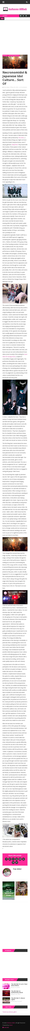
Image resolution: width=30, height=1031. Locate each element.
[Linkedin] (23, 859)
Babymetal (15, 144)
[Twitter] (9, 859)
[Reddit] (20, 859)
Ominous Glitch (11, 1023)
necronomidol (14, 55)
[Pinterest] (13, 862)
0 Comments (23, 87)
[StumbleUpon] (16, 862)
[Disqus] (15, 925)
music (5, 55)
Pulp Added (7, 87)
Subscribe (6, 1027)
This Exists (21, 137)
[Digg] (16, 859)
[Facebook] (6, 859)
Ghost (10, 1025)
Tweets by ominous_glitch (9, 1012)
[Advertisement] (15, 37)
